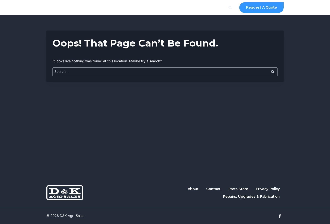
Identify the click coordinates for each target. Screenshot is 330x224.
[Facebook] (280, 216)
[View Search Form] (230, 7)
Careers (147, 8)
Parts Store (238, 189)
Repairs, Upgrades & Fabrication (251, 196)
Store (183, 8)
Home (89, 8)
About (105, 8)
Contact (166, 8)
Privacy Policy (268, 189)
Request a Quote (261, 7)
